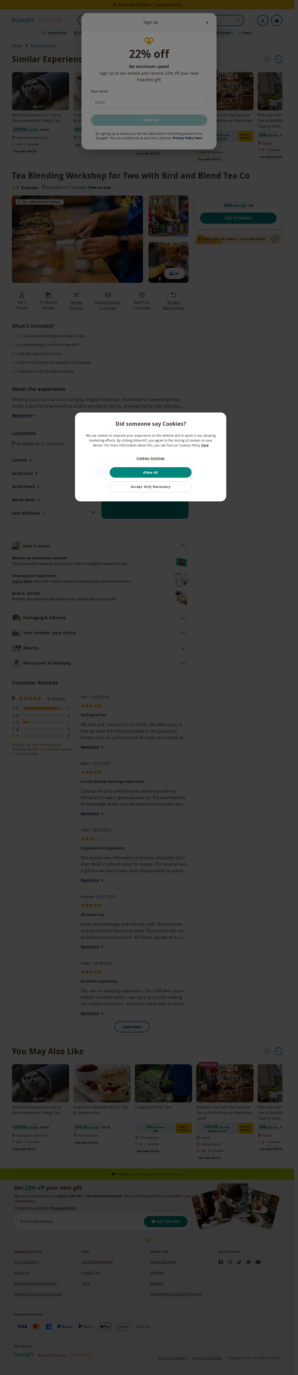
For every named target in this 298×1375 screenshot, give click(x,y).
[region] (150, 456)
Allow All (150, 472)
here (205, 445)
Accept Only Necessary (151, 486)
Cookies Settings (150, 458)
